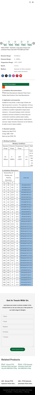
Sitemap (26, 392)
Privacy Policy (18, 392)
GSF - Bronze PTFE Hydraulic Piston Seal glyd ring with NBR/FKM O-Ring (8, 382)
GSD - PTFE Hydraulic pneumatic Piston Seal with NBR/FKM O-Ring (25, 382)
